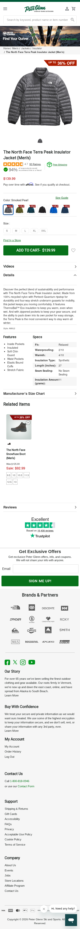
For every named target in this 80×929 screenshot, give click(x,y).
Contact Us (11, 890)
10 (14, 475)
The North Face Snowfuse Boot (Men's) (15, 454)
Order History (13, 751)
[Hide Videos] (40, 266)
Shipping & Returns (16, 808)
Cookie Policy (13, 839)
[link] (40, 36)
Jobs (8, 875)
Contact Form (26, 786)
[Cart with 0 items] (73, 9)
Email (7, 569)
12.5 (9, 481)
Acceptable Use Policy (18, 834)
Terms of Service (15, 844)
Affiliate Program (15, 885)
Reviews (10, 507)
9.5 (8, 475)
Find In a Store (12, 240)
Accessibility (12, 819)
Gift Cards (11, 813)
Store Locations (14, 880)
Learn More (12, 695)
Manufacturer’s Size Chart (24, 393)
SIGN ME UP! (40, 581)
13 (15, 481)
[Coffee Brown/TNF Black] (9, 444)
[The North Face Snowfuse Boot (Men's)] (18, 426)
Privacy (9, 829)
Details (8, 275)
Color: (15, 200)
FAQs (8, 824)
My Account (12, 746)
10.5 (20, 475)
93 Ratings (35, 164)
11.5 (26, 475)
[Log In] (67, 9)
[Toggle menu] (8, 9)
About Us (10, 865)
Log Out (9, 756)
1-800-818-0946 (19, 781)
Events (9, 870)
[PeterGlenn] (38, 9)
